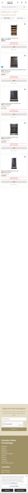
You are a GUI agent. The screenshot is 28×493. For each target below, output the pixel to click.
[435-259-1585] (21, 2)
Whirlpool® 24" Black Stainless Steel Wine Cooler (11, 103)
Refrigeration (15, 11)
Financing (4, 459)
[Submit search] (24, 7)
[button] (2, 2)
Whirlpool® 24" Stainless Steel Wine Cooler (9, 137)
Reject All (7, 490)
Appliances (9, 11)
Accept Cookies (20, 490)
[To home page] (10, 2)
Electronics (4, 451)
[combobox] (20, 18)
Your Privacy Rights (13, 486)
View (14, 46)
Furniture (3, 448)
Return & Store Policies (7, 463)
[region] (14, 483)
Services (3, 455)
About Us (3, 457)
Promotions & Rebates (7, 453)
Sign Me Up (14, 429)
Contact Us (4, 461)
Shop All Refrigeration (5, 12)
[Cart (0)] (25, 2)
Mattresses (4, 450)
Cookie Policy (14, 483)
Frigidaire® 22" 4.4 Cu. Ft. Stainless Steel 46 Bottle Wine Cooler (13, 69)
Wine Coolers (14, 12)
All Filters (8, 18)
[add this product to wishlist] (25, 24)
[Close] (26, 476)
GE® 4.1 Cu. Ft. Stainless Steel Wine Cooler (9, 38)
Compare (15, 49)
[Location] (17, 2)
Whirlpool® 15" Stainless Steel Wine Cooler (9, 170)
